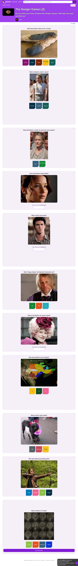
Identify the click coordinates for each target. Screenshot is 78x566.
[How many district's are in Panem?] (39, 372)
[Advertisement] (39, 116)
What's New (31, 560)
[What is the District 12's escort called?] (39, 331)
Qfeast (26, 560)
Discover (14, 2)
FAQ (34, 560)
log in (74, 2)
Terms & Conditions (41, 560)
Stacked (72, 23)
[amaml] (16, 19)
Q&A (36, 560)
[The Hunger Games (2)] (8, 12)
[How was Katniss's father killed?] (39, 189)
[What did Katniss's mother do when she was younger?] (39, 145)
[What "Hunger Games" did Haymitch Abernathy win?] (39, 287)
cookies (63, 560)
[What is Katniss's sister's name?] (39, 87)
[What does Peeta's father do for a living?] (39, 44)
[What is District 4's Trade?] (39, 526)
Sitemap (52, 560)
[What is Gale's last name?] (39, 231)
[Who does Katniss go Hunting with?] (39, 474)
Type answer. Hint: (39, 205)
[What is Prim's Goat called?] (39, 431)
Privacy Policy (48, 560)
